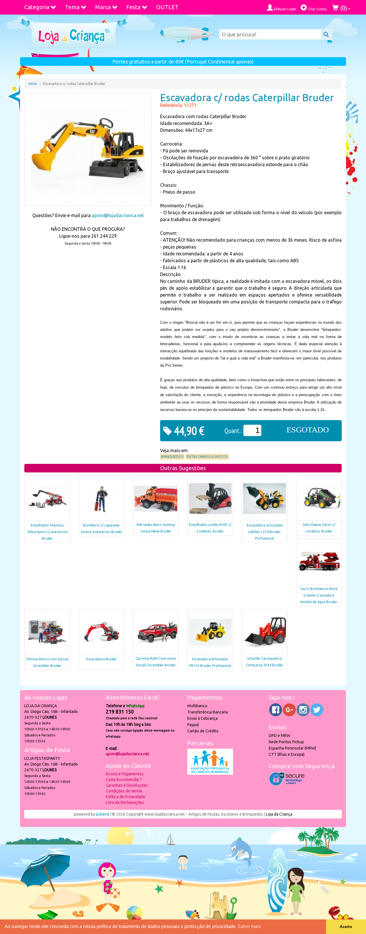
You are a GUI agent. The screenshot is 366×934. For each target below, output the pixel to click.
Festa (133, 7)
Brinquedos (172, 456)
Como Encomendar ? (124, 779)
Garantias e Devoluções (127, 785)
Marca (103, 7)
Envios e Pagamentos (125, 774)
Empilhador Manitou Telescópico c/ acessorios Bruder (47, 531)
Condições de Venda (124, 791)
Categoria (36, 7)
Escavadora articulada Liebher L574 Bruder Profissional (265, 531)
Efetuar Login (284, 9)
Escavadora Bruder (101, 659)
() (343, 7)
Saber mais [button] (249, 926)
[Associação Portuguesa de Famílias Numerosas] (210, 773)
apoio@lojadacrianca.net (118, 215)
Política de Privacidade (125, 796)
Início (33, 84)
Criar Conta (317, 9)
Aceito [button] (346, 926)
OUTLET (167, 7)
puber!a (102, 814)
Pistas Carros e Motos (207, 456)
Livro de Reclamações (125, 802)
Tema (72, 7)
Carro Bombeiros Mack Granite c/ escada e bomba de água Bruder (318, 595)
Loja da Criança (279, 814)
